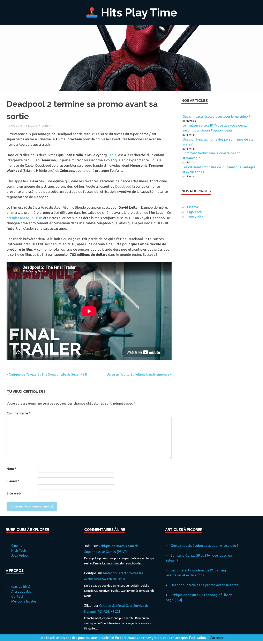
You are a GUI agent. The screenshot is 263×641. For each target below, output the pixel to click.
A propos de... (21, 591)
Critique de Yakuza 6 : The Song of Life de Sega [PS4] (48, 374)
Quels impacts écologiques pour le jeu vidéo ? (216, 116)
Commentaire (19, 413)
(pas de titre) (20, 586)
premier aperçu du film (24, 218)
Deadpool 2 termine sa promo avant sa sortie (204, 585)
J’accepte (217, 638)
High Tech (194, 212)
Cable (112, 155)
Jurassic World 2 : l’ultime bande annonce (138, 374)
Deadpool (123, 186)
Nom (11, 469)
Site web (14, 493)
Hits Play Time (139, 12)
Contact (17, 596)
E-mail (13, 481)
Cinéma (46, 125)
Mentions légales (23, 601)
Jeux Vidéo (195, 217)
